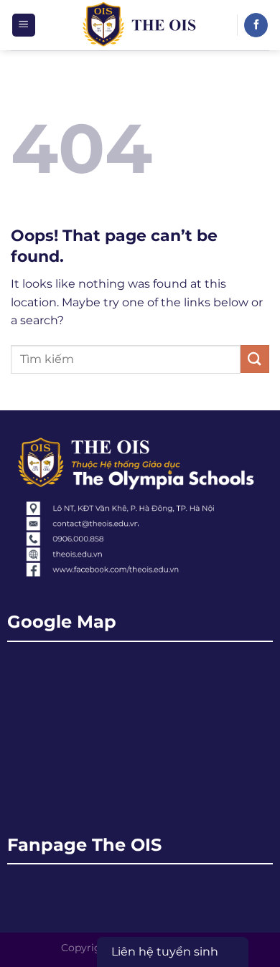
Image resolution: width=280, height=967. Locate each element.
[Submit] (255, 359)
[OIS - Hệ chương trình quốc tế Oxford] (140, 25)
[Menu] (24, 25)
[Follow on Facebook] (256, 25)
